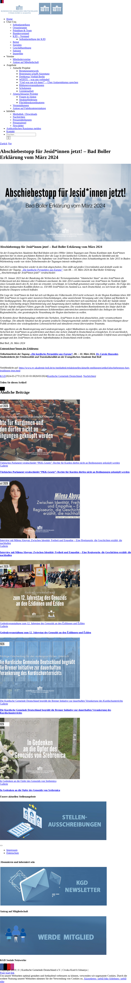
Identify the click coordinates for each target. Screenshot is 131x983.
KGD (3, 376)
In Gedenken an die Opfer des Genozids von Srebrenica (28, 781)
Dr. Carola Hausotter (107, 354)
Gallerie (4, 465)
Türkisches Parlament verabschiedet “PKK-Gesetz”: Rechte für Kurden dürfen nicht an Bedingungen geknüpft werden (60, 462)
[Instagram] (12, 966)
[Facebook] (2, 966)
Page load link (7, 972)
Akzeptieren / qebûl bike (96, 978)
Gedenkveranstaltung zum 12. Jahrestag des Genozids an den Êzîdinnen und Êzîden (42, 623)
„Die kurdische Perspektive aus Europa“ (42, 269)
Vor (10, 143)
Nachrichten (89, 376)
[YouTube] (9, 966)
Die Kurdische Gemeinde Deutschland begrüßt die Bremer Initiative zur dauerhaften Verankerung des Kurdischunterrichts (61, 701)
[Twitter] (5, 966)
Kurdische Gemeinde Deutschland (64, 376)
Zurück (3, 143)
